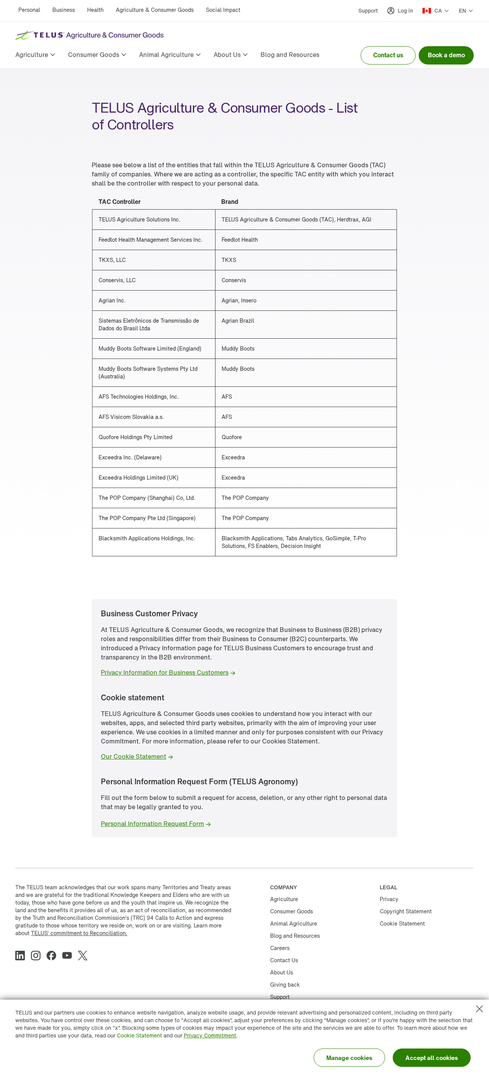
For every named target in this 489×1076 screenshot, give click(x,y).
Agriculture (284, 899)
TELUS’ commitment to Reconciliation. (79, 933)
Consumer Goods (291, 911)
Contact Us (284, 960)
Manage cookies (349, 1057)
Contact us (388, 55)
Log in (405, 10)
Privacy (389, 899)
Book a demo (446, 55)
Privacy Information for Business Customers (164, 672)
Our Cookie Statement (133, 756)
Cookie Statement (139, 1035)
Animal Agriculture (293, 923)
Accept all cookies (431, 1057)
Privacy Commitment (210, 1035)
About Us (281, 972)
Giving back (285, 985)
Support (368, 10)
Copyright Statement (406, 911)
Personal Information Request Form (152, 823)
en (462, 11)
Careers (280, 948)
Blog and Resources (295, 936)
